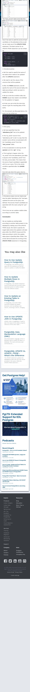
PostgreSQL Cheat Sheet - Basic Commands (14, 476)
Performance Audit (7, 520)
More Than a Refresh (20, 506)
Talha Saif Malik (5, 457)
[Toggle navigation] (2, 2)
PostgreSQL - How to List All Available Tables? (14, 450)
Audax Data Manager (7, 506)
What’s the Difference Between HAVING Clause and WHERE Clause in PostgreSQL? (15, 470)
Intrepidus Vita (20, 554)
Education (19, 503)
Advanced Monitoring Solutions (7, 538)
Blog (17, 501)
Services (6, 528)
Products (6, 501)
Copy (25, 53)
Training (6, 530)
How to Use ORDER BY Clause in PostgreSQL (14, 460)
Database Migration (6, 533)
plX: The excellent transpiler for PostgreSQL (7, 514)
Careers (6, 552)
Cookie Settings (15, 575)
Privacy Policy (18, 572)
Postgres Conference (19, 551)
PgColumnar (7, 509)
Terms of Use (10, 572)
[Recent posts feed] (13, 448)
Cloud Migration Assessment (8, 524)
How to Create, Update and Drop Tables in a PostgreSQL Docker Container (14, 465)
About (5, 550)
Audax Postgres (8, 503)
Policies (6, 555)
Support (6, 544)
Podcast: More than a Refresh (9, 443)
